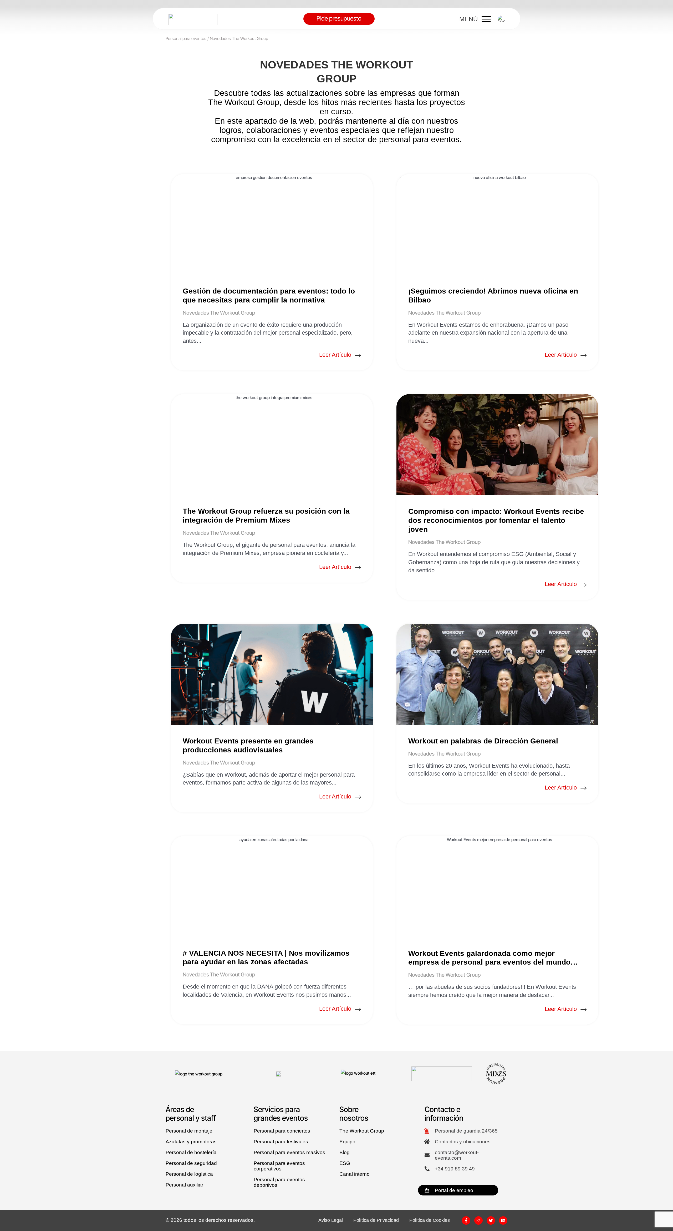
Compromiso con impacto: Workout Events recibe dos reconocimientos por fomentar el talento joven (496, 520)
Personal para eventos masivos (289, 1152)
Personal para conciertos (282, 1131)
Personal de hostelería (191, 1152)
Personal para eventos (186, 38)
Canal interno (354, 1174)
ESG (344, 1163)
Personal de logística (189, 1174)
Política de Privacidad (376, 1220)
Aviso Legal (330, 1220)
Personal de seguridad (191, 1163)
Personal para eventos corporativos (279, 1166)
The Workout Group (361, 1131)
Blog (344, 1152)
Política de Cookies (429, 1220)
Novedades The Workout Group (219, 313)
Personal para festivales (281, 1141)
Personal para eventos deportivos (279, 1182)
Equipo (347, 1141)
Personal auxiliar (184, 1185)
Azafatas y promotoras (191, 1141)
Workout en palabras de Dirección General (483, 741)
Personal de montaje (189, 1131)
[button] (501, 19)
